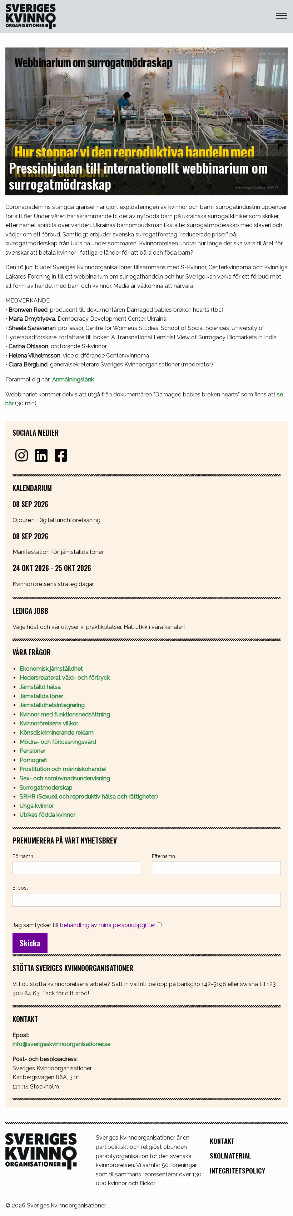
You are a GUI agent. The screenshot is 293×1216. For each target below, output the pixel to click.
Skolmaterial (230, 1155)
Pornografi (33, 760)
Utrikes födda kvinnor (47, 814)
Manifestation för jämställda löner (58, 551)
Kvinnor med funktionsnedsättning (65, 714)
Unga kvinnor (37, 805)
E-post (20, 888)
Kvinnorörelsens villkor (49, 723)
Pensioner (32, 750)
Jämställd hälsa (40, 687)
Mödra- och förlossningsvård (58, 742)
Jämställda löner (41, 696)
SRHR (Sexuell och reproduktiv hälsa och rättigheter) (89, 796)
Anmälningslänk (73, 379)
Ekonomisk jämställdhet (51, 668)
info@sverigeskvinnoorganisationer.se (61, 1044)
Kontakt (222, 1141)
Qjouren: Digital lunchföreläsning (56, 520)
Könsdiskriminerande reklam (57, 732)
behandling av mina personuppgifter (107, 925)
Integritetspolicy (237, 1170)
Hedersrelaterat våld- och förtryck (65, 677)
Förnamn (23, 856)
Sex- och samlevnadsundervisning (65, 778)
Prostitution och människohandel (64, 769)
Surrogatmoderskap (46, 787)
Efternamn (163, 856)
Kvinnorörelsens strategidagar (53, 583)
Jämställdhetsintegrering (52, 705)
